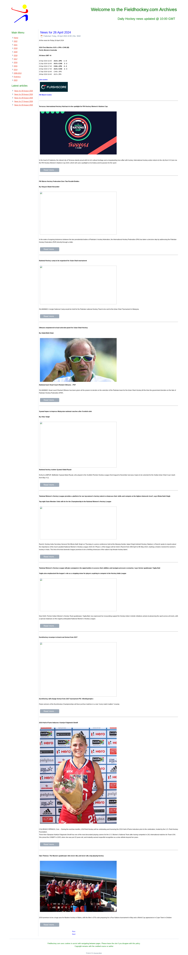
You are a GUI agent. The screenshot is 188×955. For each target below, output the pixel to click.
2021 (15, 45)
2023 (15, 80)
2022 (15, 41)
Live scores (43, 80)
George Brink (98, 953)
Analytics (17, 77)
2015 (15, 66)
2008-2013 (17, 73)
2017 (15, 59)
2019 (15, 48)
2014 (15, 70)
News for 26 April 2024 (55, 32)
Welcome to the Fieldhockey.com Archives (134, 9)
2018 (15, 55)
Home (16, 38)
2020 (15, 52)
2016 (15, 62)
